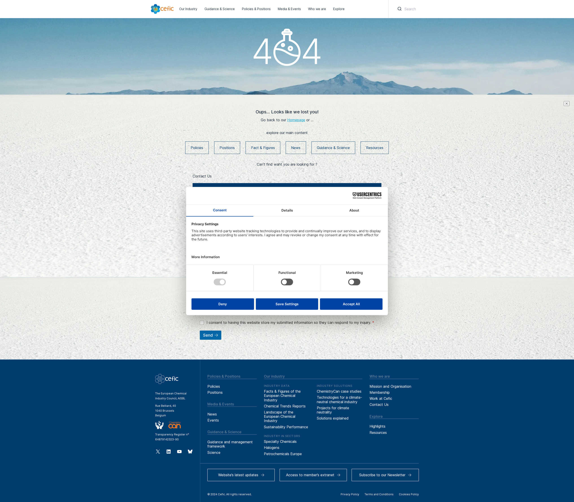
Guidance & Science (333, 147)
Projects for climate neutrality (333, 410)
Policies (197, 147)
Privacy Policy (350, 494)
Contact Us (379, 404)
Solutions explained (333, 418)
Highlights (377, 426)
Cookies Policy (409, 494)
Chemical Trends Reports (285, 406)
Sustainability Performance (286, 427)
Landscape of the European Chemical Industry (279, 416)
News (295, 147)
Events (213, 420)
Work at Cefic (381, 398)
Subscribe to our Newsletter (382, 475)
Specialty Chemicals (280, 441)
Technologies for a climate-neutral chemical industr (339, 399)
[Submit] (399, 9)
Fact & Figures (263, 147)
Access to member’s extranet (310, 475)
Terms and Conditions (379, 494)
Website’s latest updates (238, 475)
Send (208, 335)
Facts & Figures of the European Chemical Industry (282, 395)
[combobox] (406, 9)
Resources (374, 147)
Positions (227, 147)
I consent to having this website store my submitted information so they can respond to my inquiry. (290, 322)
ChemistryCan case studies (339, 391)
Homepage (296, 120)
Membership (380, 392)
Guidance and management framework (230, 444)
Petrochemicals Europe (283, 454)
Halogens (271, 447)
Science (213, 452)
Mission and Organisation (390, 386)
